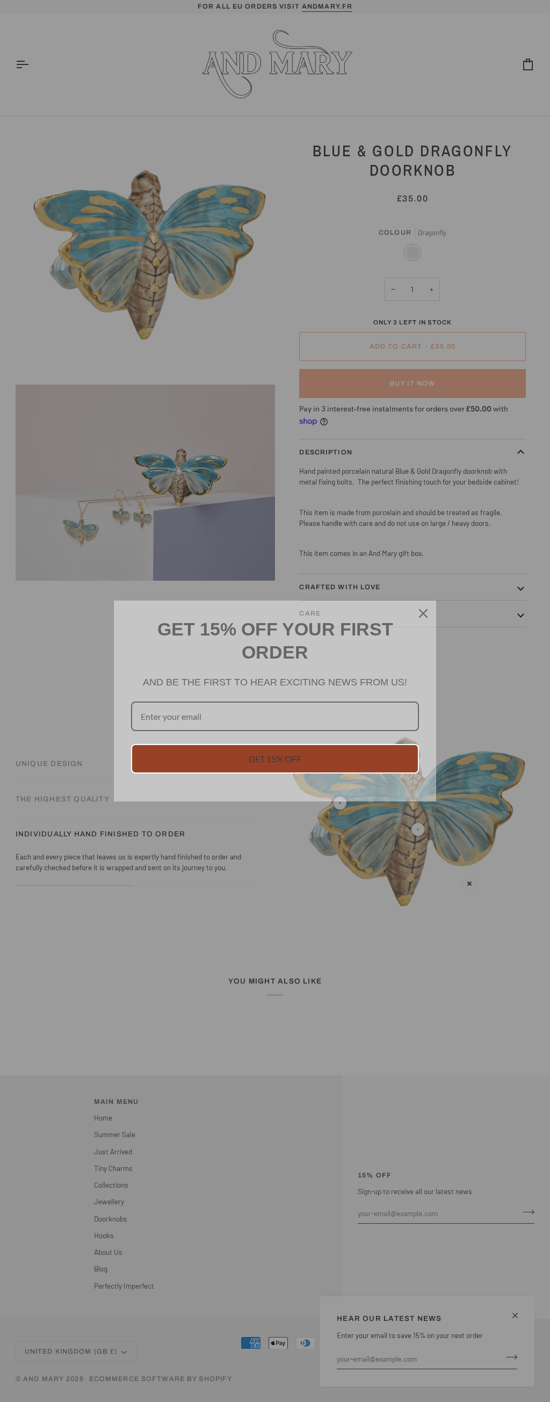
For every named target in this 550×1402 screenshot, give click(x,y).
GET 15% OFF (275, 759)
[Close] (423, 613)
